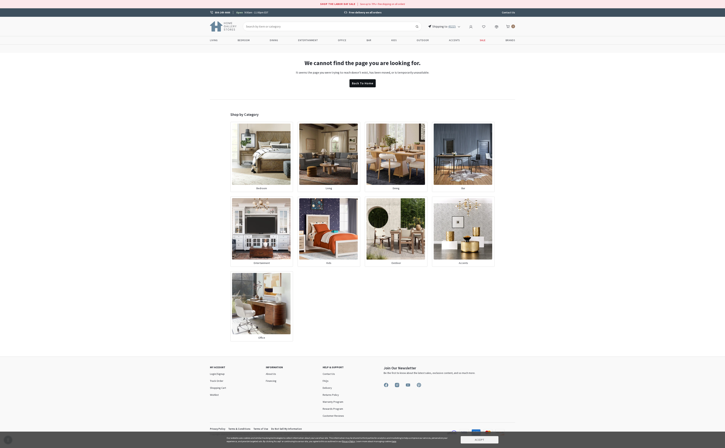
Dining (274, 40)
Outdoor (423, 40)
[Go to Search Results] (417, 26)
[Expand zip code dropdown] (459, 26)
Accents (454, 40)
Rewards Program (333, 408)
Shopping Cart (218, 388)
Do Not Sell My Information (286, 428)
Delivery (327, 388)
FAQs (326, 381)
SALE (483, 40)
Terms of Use (260, 428)
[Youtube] (408, 385)
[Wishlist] (484, 26)
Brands (510, 40)
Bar (369, 40)
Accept (479, 439)
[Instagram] (397, 385)
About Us (271, 374)
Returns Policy (331, 395)
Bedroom (244, 40)
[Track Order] (496, 26)
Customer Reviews (333, 415)
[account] (471, 26)
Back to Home (362, 83)
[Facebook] (386, 385)
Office (342, 40)
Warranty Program (333, 401)
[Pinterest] (418, 385)
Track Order (216, 381)
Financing (271, 381)
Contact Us (508, 12)
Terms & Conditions (239, 428)
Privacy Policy (217, 428)
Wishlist (214, 395)
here (394, 441)
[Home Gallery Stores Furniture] (223, 26)
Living (214, 40)
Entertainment (308, 40)
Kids (394, 40)
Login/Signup (217, 374)
